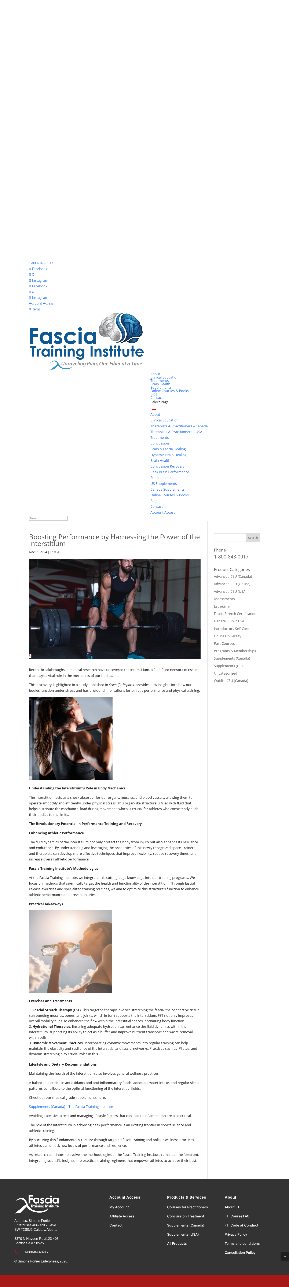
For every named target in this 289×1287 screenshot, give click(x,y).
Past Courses (224, 643)
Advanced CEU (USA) (230, 591)
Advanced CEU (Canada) (233, 576)
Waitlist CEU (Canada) (231, 680)
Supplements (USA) (229, 666)
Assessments (224, 599)
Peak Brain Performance (169, 472)
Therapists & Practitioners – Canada (179, 426)
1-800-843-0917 (41, 263)
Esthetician (222, 606)
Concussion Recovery (167, 466)
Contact (156, 397)
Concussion (159, 443)
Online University (227, 636)
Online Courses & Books (169, 390)
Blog (153, 394)
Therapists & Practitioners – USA (176, 431)
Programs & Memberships (235, 651)
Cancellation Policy (240, 1252)
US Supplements (163, 483)
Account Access (41, 303)
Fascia (54, 552)
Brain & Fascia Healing (168, 449)
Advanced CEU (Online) (232, 584)
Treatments (159, 380)
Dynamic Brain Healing (168, 455)
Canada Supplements (167, 489)
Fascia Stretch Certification (235, 613)
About (155, 374)
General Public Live (229, 621)
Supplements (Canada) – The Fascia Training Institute (71, 1106)
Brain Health (160, 384)
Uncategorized (225, 673)
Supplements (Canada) (232, 658)
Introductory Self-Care (231, 628)
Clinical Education (164, 377)
